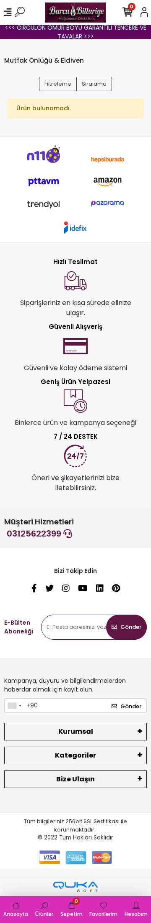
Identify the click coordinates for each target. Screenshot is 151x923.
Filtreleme (57, 84)
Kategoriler (75, 755)
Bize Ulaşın (75, 779)
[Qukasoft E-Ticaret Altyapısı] (75, 887)
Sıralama (94, 84)
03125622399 (35, 533)
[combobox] (14, 706)
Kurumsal (75, 731)
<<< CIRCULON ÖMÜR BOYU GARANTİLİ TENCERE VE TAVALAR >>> (75, 32)
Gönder (130, 627)
